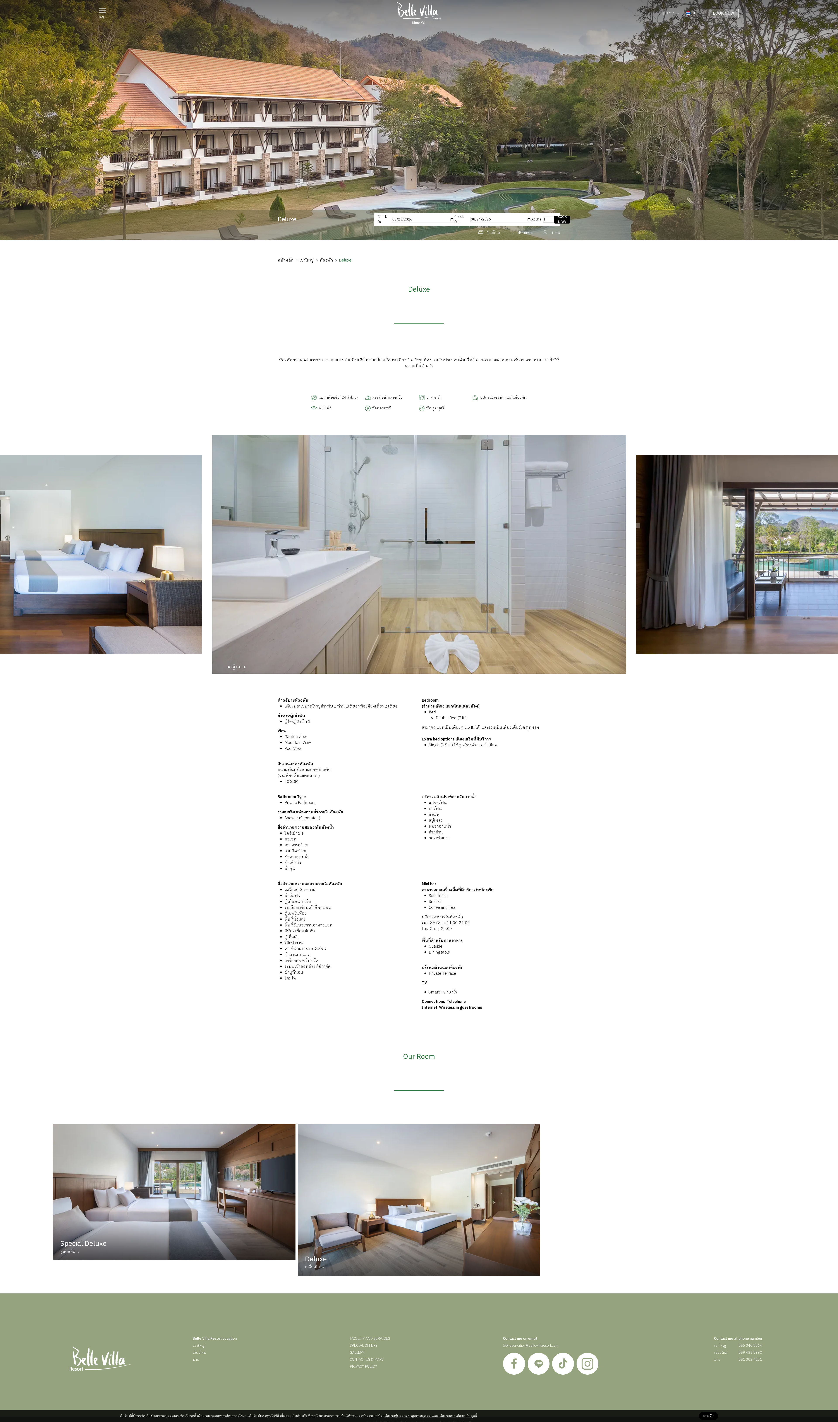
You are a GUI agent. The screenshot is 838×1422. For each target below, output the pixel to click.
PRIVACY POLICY (363, 1367)
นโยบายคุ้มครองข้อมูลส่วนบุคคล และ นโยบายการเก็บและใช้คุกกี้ (430, 1416)
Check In (382, 219)
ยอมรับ (708, 1416)
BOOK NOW (723, 13)
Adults (536, 219)
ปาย (196, 1360)
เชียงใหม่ (199, 1353)
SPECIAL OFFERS (363, 1346)
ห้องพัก (326, 260)
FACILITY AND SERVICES (370, 1339)
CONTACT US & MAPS (367, 1360)
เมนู (101, 16)
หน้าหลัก (286, 260)
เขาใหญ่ (306, 260)
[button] (229, 667)
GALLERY (357, 1353)
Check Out (459, 219)
